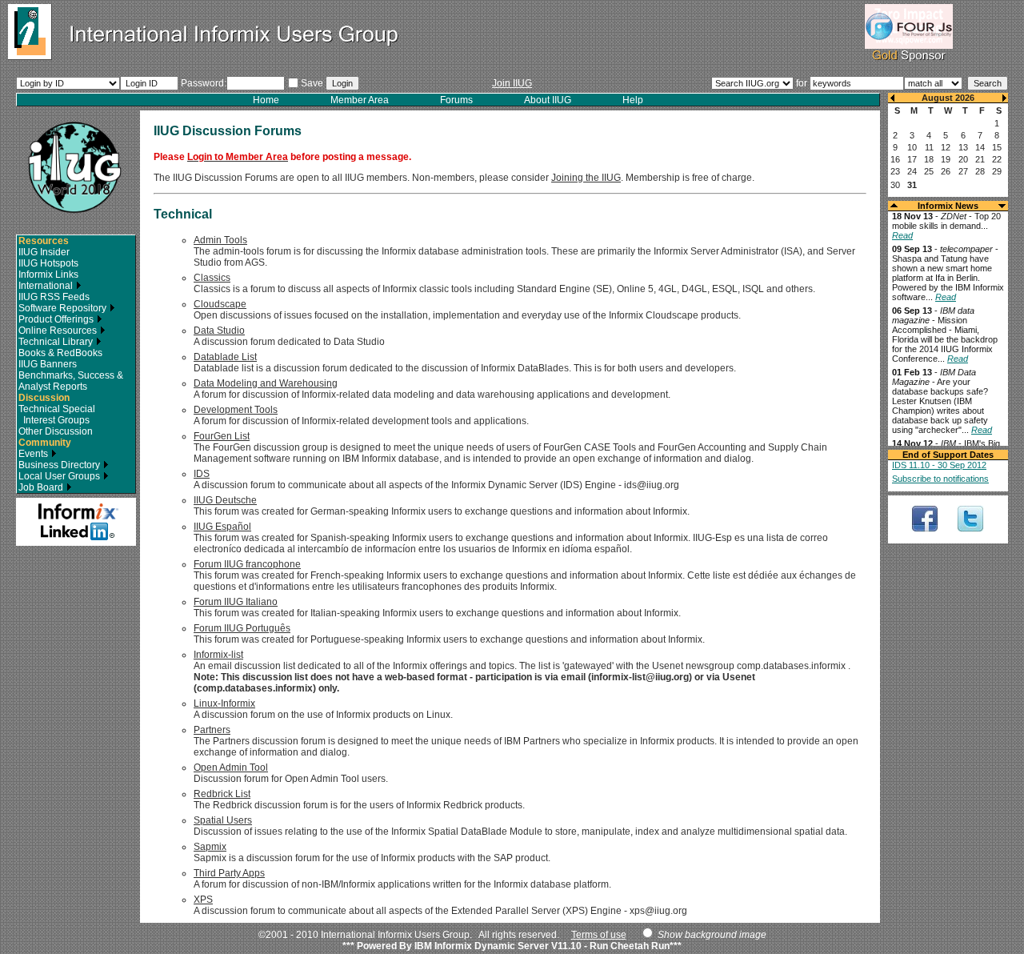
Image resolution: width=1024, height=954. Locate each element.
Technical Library (56, 341)
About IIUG (547, 100)
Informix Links (48, 274)
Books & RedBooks (60, 353)
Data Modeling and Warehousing (266, 383)
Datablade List (225, 357)
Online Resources (58, 330)
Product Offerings (57, 319)
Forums (456, 100)
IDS (202, 473)
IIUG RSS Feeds (54, 297)
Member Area (359, 100)
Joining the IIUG (586, 177)
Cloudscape (220, 304)
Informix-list (218, 654)
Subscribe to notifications (940, 478)
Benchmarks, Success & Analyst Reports (70, 381)
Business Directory (60, 465)
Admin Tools (220, 240)
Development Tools (236, 409)
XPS (203, 899)
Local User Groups (60, 476)
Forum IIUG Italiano (236, 601)
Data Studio (219, 330)
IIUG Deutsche (225, 500)
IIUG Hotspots (48, 263)
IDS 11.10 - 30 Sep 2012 (939, 465)
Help (632, 100)
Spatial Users (223, 820)
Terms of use (598, 934)
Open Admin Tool (231, 767)
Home (266, 100)
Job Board (42, 487)
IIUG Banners (47, 364)
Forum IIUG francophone (247, 564)
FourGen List (222, 436)
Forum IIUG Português (242, 628)
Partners (212, 730)
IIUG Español (222, 526)
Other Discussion (55, 431)
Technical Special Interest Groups (56, 414)
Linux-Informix (224, 703)
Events (34, 453)
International (46, 285)
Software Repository (63, 308)
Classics (212, 277)
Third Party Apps (229, 873)
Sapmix (210, 846)
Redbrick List (222, 794)
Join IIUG (512, 83)
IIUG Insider (44, 252)
